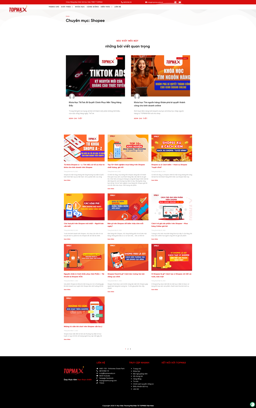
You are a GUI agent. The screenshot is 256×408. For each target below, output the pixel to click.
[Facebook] (175, 2)
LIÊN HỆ (117, 7)
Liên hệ (136, 389)
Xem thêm (67, 180)
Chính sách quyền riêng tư (143, 384)
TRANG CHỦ (54, 7)
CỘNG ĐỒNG (93, 7)
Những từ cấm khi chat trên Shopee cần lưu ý (83, 327)
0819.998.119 (127, 2)
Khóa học (136, 371)
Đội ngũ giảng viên (140, 374)
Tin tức (135, 381)
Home (68, 16)
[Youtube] (180, 2)
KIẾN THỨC (105, 7)
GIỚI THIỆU (66, 7)
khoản (139, 386)
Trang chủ (137, 368)
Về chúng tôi (138, 376)
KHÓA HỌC (80, 7)
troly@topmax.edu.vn (155, 2)
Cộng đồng (137, 379)
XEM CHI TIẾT (75, 118)
